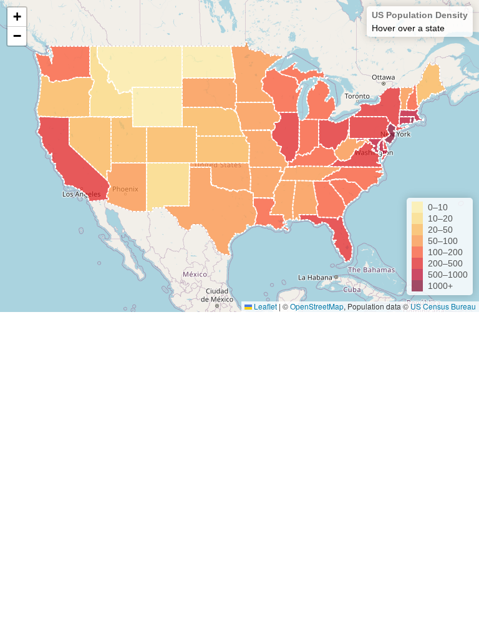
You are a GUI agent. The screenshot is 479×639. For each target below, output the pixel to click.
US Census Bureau (443, 306)
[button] (16, 17)
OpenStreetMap (317, 306)
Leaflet (264, 306)
